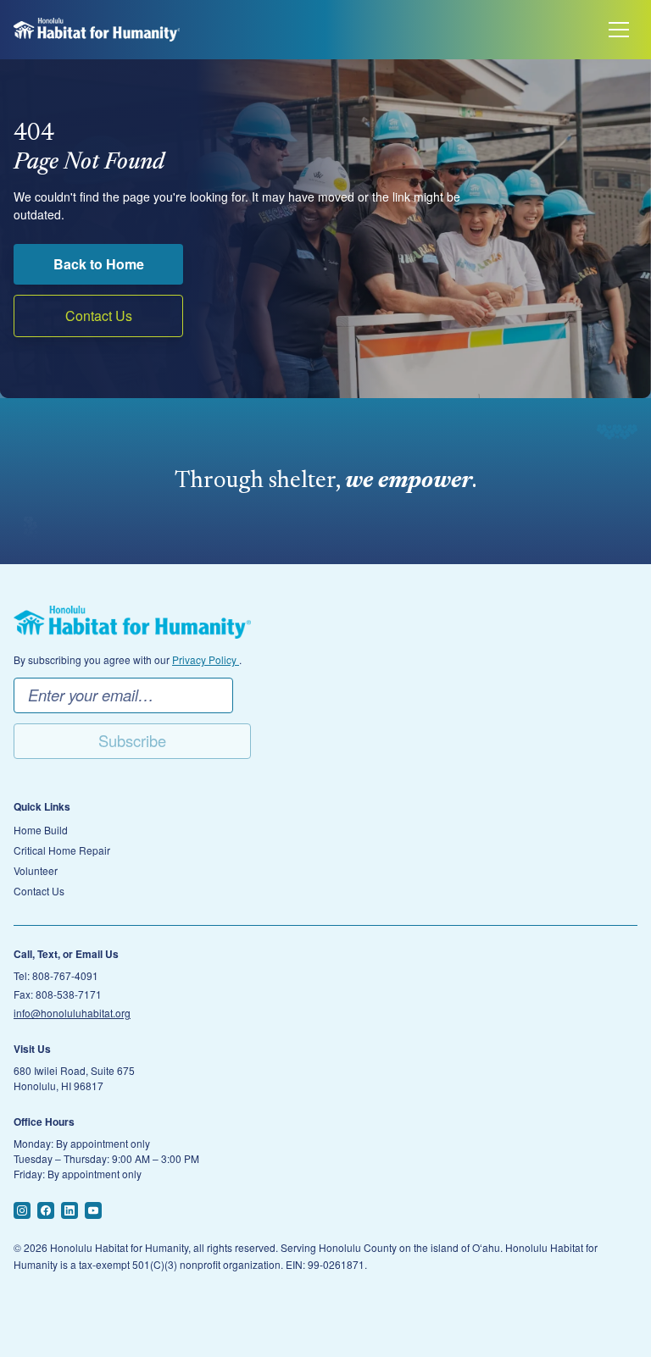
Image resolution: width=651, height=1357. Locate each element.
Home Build (41, 830)
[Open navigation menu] (618, 29)
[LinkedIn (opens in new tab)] (69, 1210)
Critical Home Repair (62, 850)
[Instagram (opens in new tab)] (22, 1210)
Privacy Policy (205, 659)
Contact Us (98, 315)
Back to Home (98, 264)
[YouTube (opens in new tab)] (93, 1210)
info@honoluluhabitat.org (72, 1012)
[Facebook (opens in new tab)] (45, 1210)
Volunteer (36, 871)
